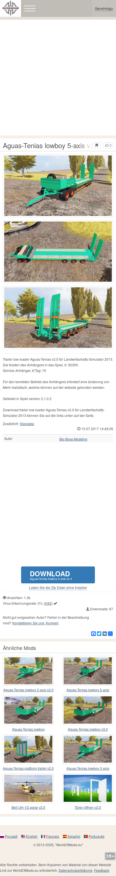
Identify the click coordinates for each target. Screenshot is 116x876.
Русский (11, 836)
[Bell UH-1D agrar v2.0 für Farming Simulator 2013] (28, 788)
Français (52, 836)
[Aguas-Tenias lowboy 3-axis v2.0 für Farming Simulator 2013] (28, 671)
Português (96, 836)
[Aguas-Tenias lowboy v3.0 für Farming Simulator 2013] (87, 710)
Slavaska (27, 423)
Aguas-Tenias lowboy (28, 729)
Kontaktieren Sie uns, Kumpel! (35, 622)
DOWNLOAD (51, 575)
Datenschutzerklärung (75, 870)
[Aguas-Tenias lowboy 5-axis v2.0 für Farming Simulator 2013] (58, 185)
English (31, 836)
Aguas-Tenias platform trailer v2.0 (28, 768)
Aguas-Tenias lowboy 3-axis (87, 768)
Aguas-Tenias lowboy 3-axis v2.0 (28, 689)
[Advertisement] (58, 78)
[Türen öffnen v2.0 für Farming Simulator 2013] (87, 788)
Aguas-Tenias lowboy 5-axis (87, 689)
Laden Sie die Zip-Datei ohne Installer (58, 587)
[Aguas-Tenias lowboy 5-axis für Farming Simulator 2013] (87, 671)
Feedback (101, 870)
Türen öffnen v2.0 (88, 807)
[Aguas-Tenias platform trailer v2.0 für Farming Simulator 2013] (28, 749)
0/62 (48, 603)
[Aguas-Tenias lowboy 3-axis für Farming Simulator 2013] (87, 749)
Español (74, 836)
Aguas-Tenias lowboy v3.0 (88, 729)
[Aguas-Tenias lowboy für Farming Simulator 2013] (28, 710)
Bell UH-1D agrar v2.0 (28, 807)
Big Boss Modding (73, 439)
